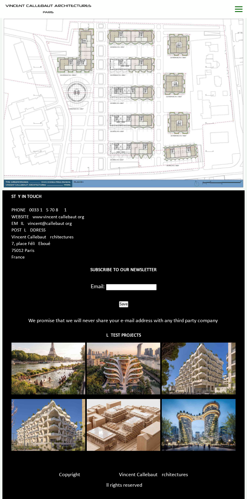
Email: (98, 286)
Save (124, 304)
